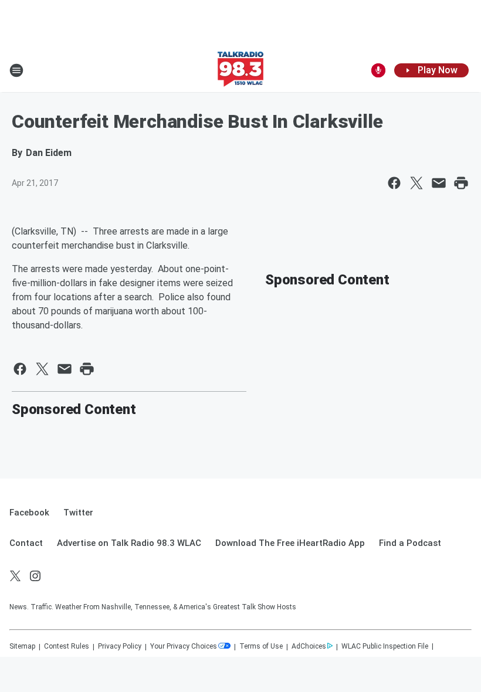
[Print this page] (461, 183)
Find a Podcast (410, 543)
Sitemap (22, 646)
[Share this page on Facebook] (394, 183)
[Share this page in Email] (439, 183)
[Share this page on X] (416, 183)
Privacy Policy (119, 646)
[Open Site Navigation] (16, 70)
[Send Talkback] (378, 70)
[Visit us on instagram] (35, 576)
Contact (26, 543)
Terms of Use (261, 646)
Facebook (29, 512)
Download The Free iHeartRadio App (290, 543)
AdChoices (309, 646)
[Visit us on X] (15, 576)
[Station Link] (240, 70)
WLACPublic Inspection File (384, 646)
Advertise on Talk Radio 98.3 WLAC (129, 543)
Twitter (78, 512)
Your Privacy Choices (183, 646)
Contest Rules (66, 646)
